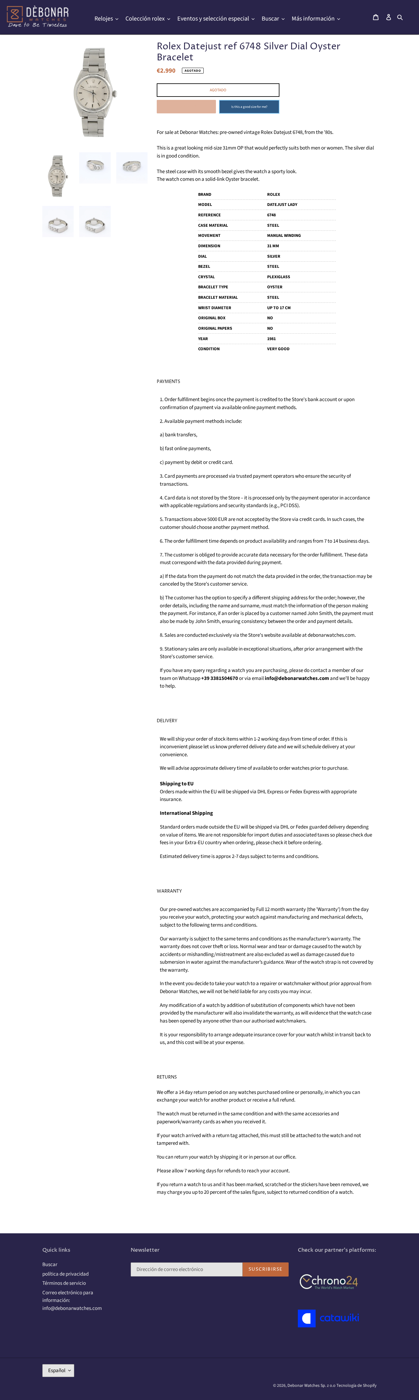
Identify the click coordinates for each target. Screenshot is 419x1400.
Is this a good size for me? (249, 106)
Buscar (49, 1264)
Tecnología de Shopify (356, 1386)
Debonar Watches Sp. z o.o (311, 1386)
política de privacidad (65, 1274)
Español (56, 1370)
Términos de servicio (64, 1283)
